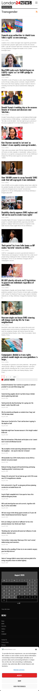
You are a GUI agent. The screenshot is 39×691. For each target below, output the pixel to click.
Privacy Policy (5, 642)
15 (29, 590)
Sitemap (4, 645)
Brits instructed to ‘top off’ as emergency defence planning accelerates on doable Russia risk (19, 486)
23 (35, 593)
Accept (19, 675)
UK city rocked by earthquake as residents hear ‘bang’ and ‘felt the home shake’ (18, 413)
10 (4, 590)
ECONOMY (4, 634)
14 (24, 590)
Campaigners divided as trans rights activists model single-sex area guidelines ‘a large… (20, 357)
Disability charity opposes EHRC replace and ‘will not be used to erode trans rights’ (19, 213)
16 (35, 590)
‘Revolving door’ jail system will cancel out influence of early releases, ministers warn (19, 532)
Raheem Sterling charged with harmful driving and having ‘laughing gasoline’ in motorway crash (18, 468)
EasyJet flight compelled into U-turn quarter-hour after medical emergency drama (18, 495)
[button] (36, 649)
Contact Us (4, 640)
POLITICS (4, 626)
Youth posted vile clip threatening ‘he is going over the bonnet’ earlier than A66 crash (17, 404)
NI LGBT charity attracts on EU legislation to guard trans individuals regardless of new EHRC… (19, 282)
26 (14, 597)
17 (4, 593)
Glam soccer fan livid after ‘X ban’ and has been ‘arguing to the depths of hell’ (19, 422)
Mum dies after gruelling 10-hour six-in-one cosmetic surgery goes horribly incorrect (19, 550)
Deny (19, 681)
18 (9, 593)
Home (3, 621)
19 (14, 593)
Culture (3, 629)
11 (9, 590)
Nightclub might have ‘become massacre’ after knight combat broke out (20, 431)
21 (24, 593)
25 (9, 597)
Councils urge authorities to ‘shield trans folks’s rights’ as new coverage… (18, 36)
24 (4, 597)
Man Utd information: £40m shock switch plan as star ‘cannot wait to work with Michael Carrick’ (19, 440)
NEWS (3, 624)
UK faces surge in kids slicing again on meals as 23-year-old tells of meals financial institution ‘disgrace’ (19, 513)
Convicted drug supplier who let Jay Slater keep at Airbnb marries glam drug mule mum (18, 395)
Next (14, 377)
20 (19, 593)
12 (14, 590)
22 (29, 593)
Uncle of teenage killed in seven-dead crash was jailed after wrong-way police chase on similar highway (19, 559)
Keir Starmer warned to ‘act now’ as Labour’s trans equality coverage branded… (19, 143)
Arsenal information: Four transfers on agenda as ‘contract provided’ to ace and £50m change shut (19, 386)
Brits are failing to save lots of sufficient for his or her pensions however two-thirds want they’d (17, 523)
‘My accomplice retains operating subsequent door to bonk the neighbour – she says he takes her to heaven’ (19, 450)
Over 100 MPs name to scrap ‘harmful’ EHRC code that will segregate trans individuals (19, 178)
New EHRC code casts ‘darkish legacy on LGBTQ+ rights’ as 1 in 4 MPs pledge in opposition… (18, 72)
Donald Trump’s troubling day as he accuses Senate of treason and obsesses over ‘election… (19, 109)
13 (19, 590)
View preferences (20, 686)
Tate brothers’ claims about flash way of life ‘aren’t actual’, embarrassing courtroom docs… (19, 541)
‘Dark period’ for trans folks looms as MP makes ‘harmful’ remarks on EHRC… (18, 246)
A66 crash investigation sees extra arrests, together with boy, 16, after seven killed (18, 504)
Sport (3, 631)
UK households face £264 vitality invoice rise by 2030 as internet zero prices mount (18, 459)
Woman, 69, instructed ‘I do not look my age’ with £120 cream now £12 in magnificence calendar (19, 477)
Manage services (19, 670)
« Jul (18, 603)
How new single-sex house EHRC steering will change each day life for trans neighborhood (18, 320)
